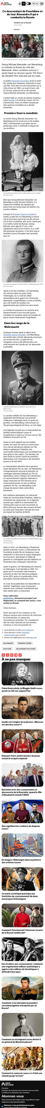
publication (8, 598)
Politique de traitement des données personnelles (20, 1090)
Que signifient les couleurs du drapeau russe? (21, 827)
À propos (5, 1088)
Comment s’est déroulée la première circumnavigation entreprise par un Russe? (20, 1005)
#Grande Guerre (24, 643)
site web (33, 637)
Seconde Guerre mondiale (14, 335)
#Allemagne (8, 643)
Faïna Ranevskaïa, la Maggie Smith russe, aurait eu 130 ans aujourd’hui (22, 689)
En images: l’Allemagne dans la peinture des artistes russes (21, 861)
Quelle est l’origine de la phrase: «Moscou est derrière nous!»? (22, 723)
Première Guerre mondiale (24, 214)
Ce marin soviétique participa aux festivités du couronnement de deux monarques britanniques (20, 896)
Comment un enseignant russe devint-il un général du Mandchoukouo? (21, 1040)
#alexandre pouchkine (25, 649)
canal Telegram (27, 630)
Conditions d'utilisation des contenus (16, 1093)
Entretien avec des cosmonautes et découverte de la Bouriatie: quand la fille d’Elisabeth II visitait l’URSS (22, 792)
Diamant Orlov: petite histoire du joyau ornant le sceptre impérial (21, 757)
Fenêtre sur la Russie (22, 23)
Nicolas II (12, 100)
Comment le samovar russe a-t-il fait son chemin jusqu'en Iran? (22, 1074)
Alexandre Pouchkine (20, 81)
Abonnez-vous (13, 1096)
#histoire (7, 649)
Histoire (17, 29)
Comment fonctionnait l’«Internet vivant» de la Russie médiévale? (22, 931)
